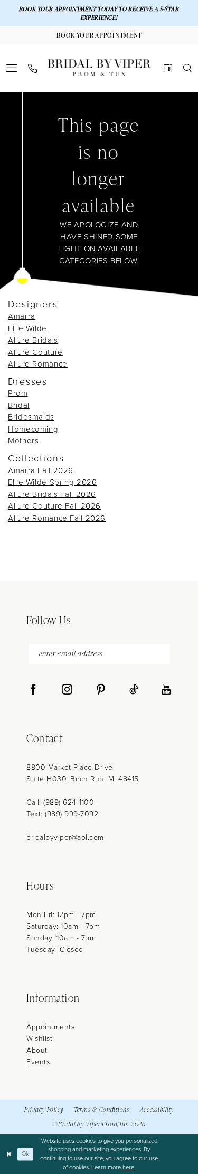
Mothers (23, 441)
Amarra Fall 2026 (40, 470)
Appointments (50, 1027)
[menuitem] (12, 68)
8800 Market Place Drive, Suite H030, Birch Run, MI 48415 (82, 773)
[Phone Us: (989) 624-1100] (33, 68)
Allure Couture (35, 352)
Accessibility (157, 1109)
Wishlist (39, 1038)
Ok (25, 1154)
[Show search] (187, 68)
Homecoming (33, 429)
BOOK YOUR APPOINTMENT (58, 9)
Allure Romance (38, 364)
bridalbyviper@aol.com (65, 837)
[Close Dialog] (8, 1154)
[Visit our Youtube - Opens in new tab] (166, 690)
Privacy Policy (43, 1109)
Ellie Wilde (27, 328)
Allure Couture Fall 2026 (54, 506)
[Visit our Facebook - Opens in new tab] (33, 689)
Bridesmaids (31, 417)
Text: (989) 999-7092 (62, 814)
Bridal (19, 405)
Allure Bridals (33, 340)
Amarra (21, 316)
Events (38, 1062)
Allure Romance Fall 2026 (57, 518)
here (128, 1167)
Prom (18, 393)
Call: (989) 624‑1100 (60, 802)
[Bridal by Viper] (99, 68)
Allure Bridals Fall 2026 (52, 494)
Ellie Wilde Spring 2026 (52, 482)
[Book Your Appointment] (168, 68)
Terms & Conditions (101, 1109)
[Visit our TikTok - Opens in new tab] (134, 689)
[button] (12, 68)
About (37, 1050)
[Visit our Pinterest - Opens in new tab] (101, 689)
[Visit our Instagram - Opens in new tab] (67, 689)
